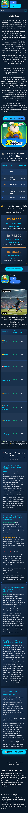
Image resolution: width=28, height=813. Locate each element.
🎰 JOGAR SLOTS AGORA (14, 118)
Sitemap (17, 764)
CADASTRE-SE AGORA (14, 269)
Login (13, 2)
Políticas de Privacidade (10, 763)
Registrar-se (15, 6)
